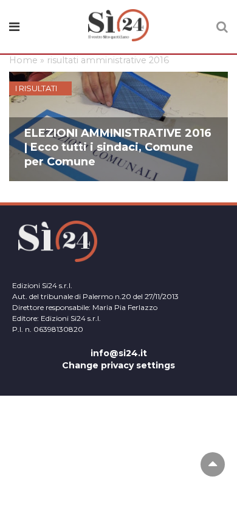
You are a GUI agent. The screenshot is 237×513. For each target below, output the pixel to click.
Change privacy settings (118, 365)
